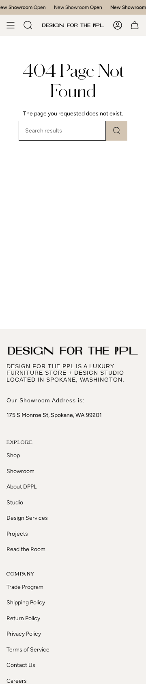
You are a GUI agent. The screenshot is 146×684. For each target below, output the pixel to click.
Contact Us (20, 665)
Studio (14, 502)
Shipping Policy (25, 602)
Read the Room (25, 549)
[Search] (116, 131)
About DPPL (21, 486)
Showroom (20, 471)
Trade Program (24, 587)
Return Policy (23, 618)
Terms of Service (27, 649)
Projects (17, 533)
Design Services (27, 518)
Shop (13, 455)
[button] (27, 25)
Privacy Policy (23, 633)
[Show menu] (10, 25)
